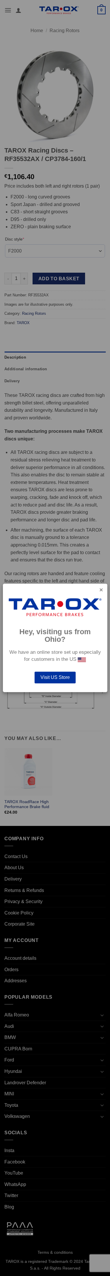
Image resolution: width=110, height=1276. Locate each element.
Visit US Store (55, 677)
